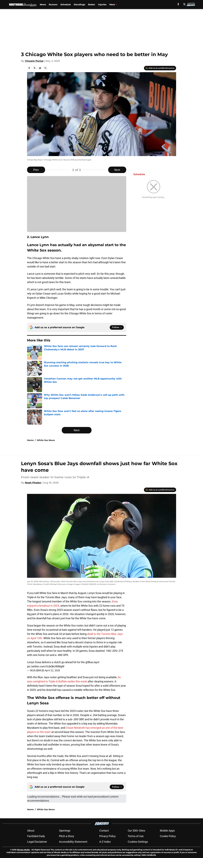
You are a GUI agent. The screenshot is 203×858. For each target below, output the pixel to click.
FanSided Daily (36, 836)
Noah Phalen (33, 482)
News (43, 4)
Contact (104, 830)
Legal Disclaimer (37, 841)
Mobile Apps (167, 830)
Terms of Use (136, 836)
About (30, 830)
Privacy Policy (107, 836)
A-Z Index (105, 841)
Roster (91, 4)
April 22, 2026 (52, 670)
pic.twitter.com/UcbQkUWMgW (45, 666)
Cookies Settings (138, 841)
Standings (79, 4)
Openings (64, 830)
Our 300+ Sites (136, 830)
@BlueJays (92, 662)
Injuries (102, 4)
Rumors (53, 4)
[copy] (45, 68)
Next (117, 169)
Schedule (65, 4)
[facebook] (178, 4)
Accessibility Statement (73, 841)
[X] (184, 4)
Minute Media (23, 850)
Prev (36, 169)
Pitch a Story (66, 836)
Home (30, 440)
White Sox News (46, 440)
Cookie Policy (168, 836)
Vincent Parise (34, 61)
